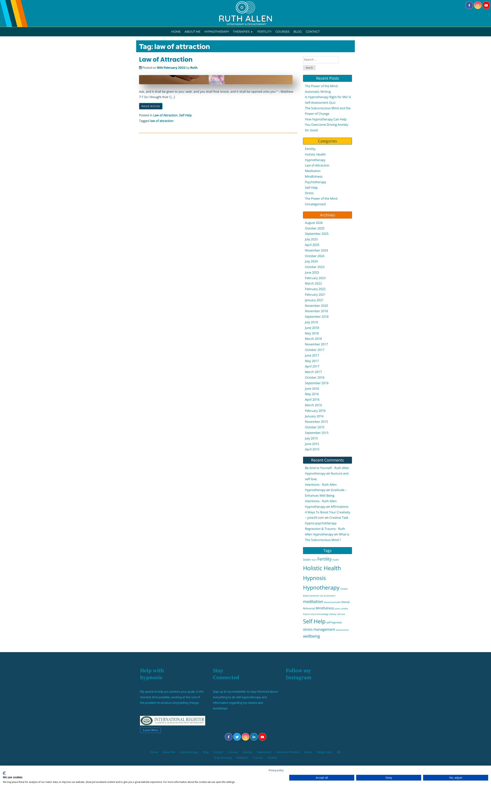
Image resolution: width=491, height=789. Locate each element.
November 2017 (316, 344)
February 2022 (315, 289)
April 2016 (312, 399)
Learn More (150, 730)
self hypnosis (334, 622)
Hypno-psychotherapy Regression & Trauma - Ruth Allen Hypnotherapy (325, 528)
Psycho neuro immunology (315, 614)
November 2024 (316, 250)
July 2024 (311, 261)
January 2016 (314, 416)
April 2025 (312, 245)
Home (176, 31)
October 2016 (315, 377)
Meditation (312, 171)
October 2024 (315, 256)
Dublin (307, 559)
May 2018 (312, 333)
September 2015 (317, 433)
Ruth (194, 68)
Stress (309, 193)
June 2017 (312, 355)
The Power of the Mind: (321, 86)
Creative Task (338, 517)
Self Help (185, 115)
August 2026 (314, 223)
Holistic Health (315, 154)
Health (335, 560)
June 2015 (312, 444)
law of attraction (161, 121)
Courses (282, 31)
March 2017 (313, 372)
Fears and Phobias (288, 752)
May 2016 (312, 394)
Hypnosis (314, 578)
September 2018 (317, 316)
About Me (192, 31)
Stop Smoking (222, 758)
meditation (313, 601)
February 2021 (315, 294)
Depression (264, 752)
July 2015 (311, 438)
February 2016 (315, 411)
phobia (344, 608)
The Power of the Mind (321, 198)
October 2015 (315, 427)
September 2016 (317, 383)
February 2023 (315, 278)
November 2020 (316, 306)
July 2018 (311, 322)
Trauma (258, 758)
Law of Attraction (166, 59)
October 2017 (315, 350)
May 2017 (312, 361)
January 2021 (314, 300)
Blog (297, 31)
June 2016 (312, 388)
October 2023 (315, 267)
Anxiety (247, 752)
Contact (313, 31)
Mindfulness (313, 176)
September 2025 (317, 234)
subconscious (342, 630)
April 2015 (312, 449)
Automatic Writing (318, 91)
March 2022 (313, 283)
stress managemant (319, 629)
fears (314, 560)
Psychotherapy (315, 182)
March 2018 (313, 339)
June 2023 (312, 272)
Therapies (241, 31)
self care (341, 614)
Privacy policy (276, 770)
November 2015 (316, 421)
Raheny (332, 614)
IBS (339, 752)
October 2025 (315, 228)
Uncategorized (315, 204)
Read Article (151, 106)
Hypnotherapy (216, 31)
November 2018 (316, 311)
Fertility (264, 31)
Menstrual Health (332, 602)
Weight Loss (324, 752)
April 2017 (312, 366)
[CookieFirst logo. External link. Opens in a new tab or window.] (4, 773)
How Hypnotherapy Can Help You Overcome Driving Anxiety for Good (326, 124)
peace (338, 608)
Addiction (242, 758)
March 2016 (313, 405)
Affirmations (339, 506)
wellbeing (311, 636)
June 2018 (312, 328)
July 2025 (311, 239)
